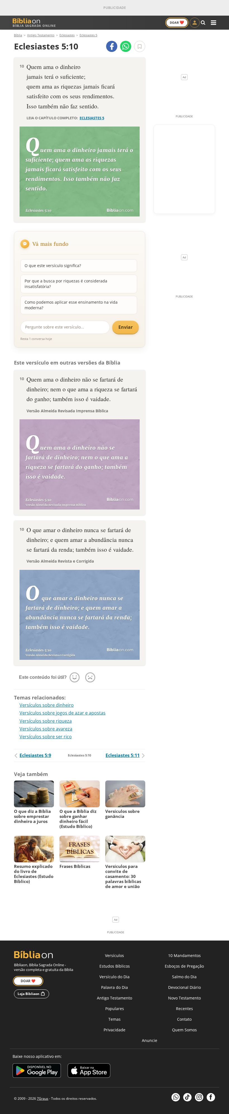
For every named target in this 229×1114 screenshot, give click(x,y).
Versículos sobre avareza (46, 729)
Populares (114, 1008)
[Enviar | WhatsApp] (125, 46)
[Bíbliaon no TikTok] (187, 1097)
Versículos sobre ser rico (46, 737)
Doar (177, 22)
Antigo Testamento (114, 998)
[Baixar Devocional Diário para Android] (37, 1071)
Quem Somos (184, 1029)
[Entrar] (195, 23)
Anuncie (149, 1040)
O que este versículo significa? (53, 265)
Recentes (184, 1008)
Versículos (114, 955)
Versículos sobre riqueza (46, 721)
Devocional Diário (184, 987)
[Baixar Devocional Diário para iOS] (89, 1071)
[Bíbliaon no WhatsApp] (175, 1097)
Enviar (125, 327)
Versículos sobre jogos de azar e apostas (63, 713)
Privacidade (114, 1029)
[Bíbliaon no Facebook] (211, 1097)
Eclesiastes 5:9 (35, 755)
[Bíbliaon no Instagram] (199, 1097)
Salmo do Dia (184, 976)
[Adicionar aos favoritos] (139, 46)
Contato (184, 1019)
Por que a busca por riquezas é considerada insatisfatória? (66, 283)
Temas (114, 1019)
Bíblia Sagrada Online (34, 25)
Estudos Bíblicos (114, 966)
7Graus (42, 1098)
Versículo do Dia (114, 976)
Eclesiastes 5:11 (123, 755)
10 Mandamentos (184, 955)
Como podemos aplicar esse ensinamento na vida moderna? (71, 304)
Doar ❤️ (28, 981)
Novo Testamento (184, 998)
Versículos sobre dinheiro (47, 705)
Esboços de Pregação (184, 966)
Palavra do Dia (114, 987)
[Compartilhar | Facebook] (111, 46)
